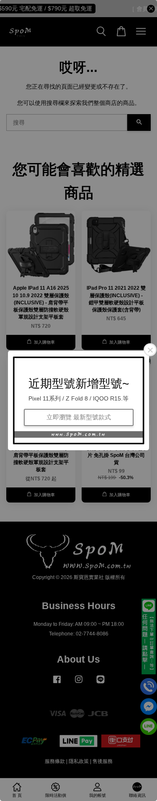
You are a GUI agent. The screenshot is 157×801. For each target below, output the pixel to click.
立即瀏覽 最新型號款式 (78, 417)
